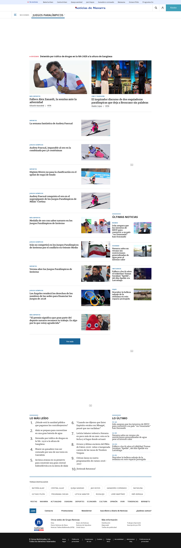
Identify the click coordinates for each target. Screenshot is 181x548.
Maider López (96, 106)
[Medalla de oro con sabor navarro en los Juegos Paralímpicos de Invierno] (95, 225)
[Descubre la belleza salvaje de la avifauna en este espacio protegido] (142, 295)
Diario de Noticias (82, 523)
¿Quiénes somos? (143, 511)
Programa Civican (59, 494)
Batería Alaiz (38, 488)
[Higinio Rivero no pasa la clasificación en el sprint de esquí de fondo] (95, 176)
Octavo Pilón (38, 494)
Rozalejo (100, 494)
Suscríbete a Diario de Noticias (114, 511)
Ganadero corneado (117, 488)
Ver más (69, 341)
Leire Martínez (118, 494)
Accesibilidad (119, 539)
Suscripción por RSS (134, 525)
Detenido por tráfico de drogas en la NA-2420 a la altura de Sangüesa (76, 56)
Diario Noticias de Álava (59, 525)
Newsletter (87, 511)
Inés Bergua (137, 494)
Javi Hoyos (95, 488)
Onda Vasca (80, 527)
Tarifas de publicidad (109, 527)
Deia (52, 523)
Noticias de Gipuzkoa (83, 525)
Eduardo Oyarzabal (37, 106)
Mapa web (105, 525)
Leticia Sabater (82, 494)
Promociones (67, 511)
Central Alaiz (57, 488)
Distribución (106, 523)
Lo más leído (39, 418)
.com (33, 510)
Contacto (49, 511)
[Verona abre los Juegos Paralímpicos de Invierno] (95, 273)
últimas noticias (125, 217)
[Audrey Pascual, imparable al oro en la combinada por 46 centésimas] (95, 152)
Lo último (119, 418)
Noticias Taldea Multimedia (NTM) (62, 527)
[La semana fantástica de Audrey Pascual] (95, 128)
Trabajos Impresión (134, 523)
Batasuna (138, 488)
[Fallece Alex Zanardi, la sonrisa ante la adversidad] (60, 77)
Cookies (99, 539)
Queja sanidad (77, 488)
